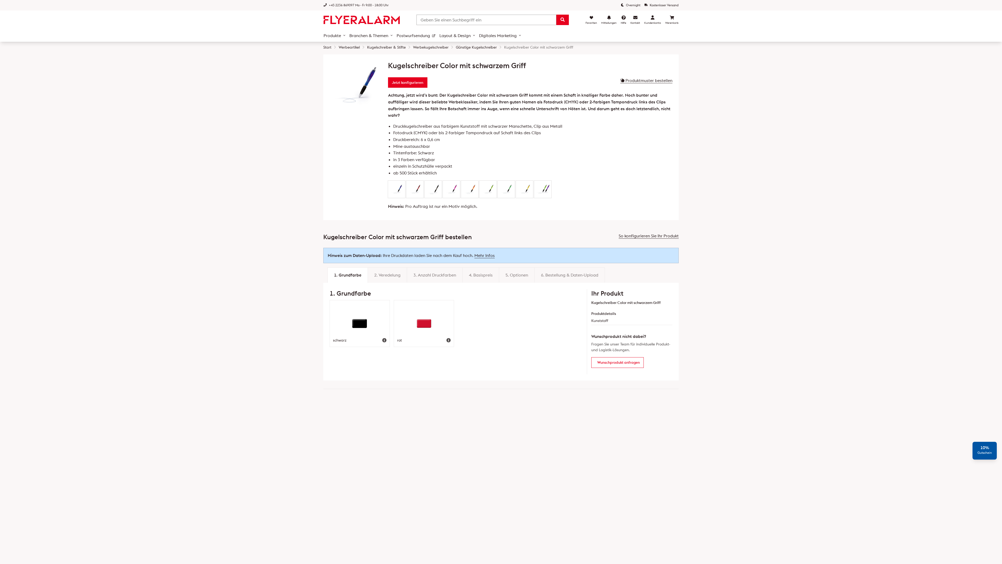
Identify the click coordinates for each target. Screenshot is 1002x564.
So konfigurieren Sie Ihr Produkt (649, 235)
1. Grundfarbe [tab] (347, 275)
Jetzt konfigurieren (407, 82)
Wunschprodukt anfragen (618, 362)
